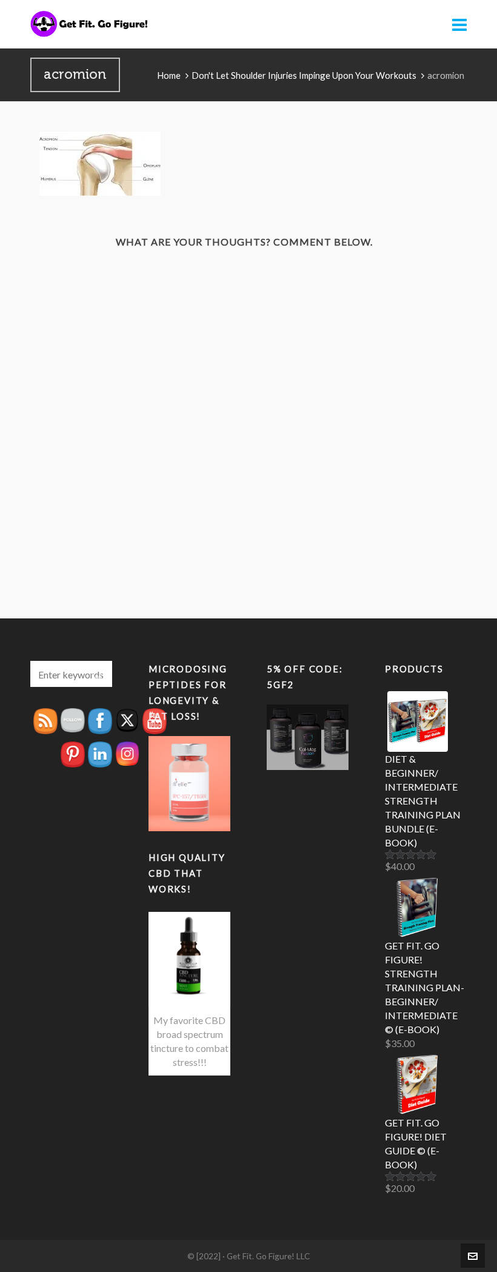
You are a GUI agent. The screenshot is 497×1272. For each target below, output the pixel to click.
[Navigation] (459, 24)
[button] (97, 674)
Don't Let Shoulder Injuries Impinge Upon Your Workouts (304, 75)
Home (169, 75)
